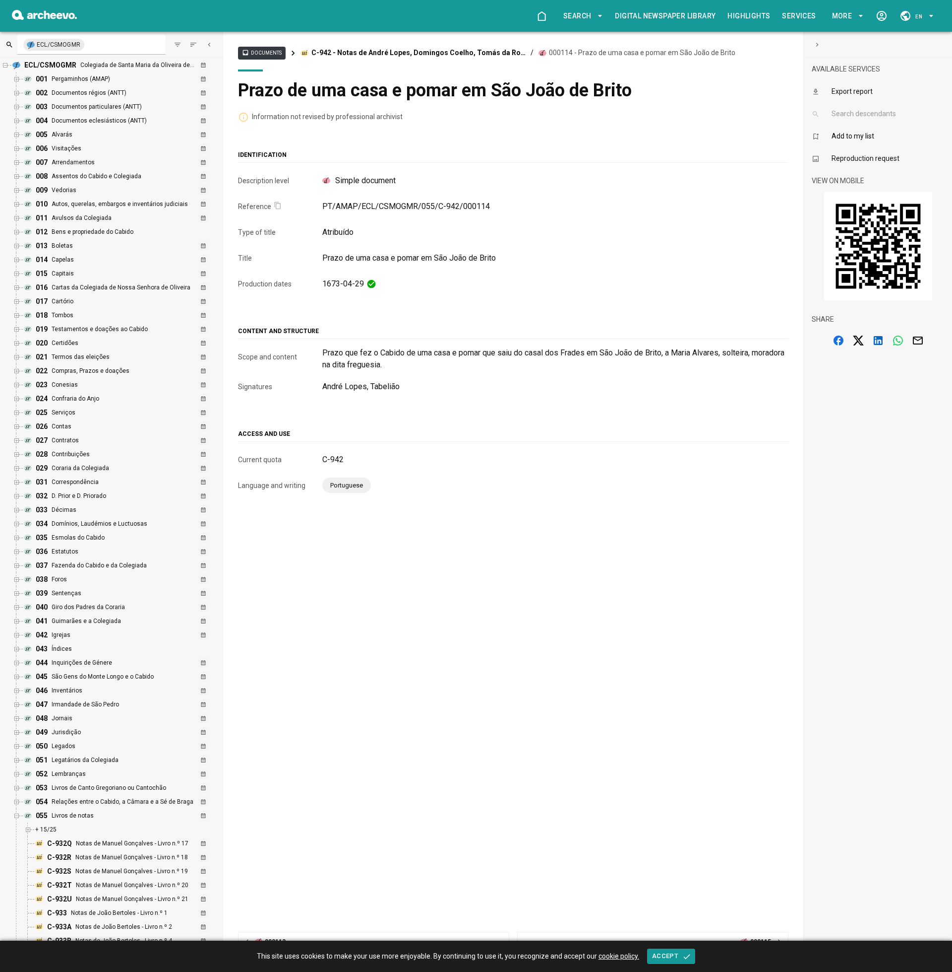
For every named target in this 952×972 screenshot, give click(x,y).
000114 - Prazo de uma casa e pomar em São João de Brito (642, 53)
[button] (581, 16)
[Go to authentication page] (882, 16)
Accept (665, 956)
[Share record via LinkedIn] (878, 340)
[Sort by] (177, 45)
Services (799, 16)
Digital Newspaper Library (665, 16)
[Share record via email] (918, 340)
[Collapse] (209, 45)
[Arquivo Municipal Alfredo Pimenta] (44, 17)
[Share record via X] (858, 340)
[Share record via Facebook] (838, 340)
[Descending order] (193, 45)
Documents (262, 52)
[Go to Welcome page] (541, 16)
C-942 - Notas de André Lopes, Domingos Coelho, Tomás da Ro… (418, 53)
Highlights (748, 16)
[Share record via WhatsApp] (898, 340)
